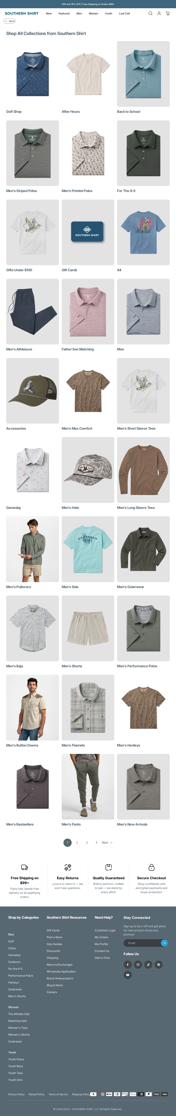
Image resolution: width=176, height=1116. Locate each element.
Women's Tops (18, 1027)
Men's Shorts (17, 996)
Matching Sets (17, 1021)
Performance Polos (20, 975)
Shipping (52, 957)
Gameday (14, 955)
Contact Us (102, 951)
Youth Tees (15, 1073)
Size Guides (54, 944)
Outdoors (14, 962)
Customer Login (105, 930)
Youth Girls (15, 1080)
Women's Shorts (19, 1034)
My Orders (101, 937)
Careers (52, 992)
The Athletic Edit (18, 1014)
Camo (12, 948)
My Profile (101, 944)
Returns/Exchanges (60, 964)
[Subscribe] (164, 943)
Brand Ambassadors (60, 978)
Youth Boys (15, 1066)
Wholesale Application (61, 971)
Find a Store (54, 937)
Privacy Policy (16, 1094)
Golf (11, 941)
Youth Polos (16, 1059)
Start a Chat (102, 957)
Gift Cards (53, 930)
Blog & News (55, 985)
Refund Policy (37, 1094)
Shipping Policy (81, 1094)
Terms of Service (58, 1094)
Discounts (53, 951)
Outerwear (15, 989)
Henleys (13, 982)
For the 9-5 (15, 968)
